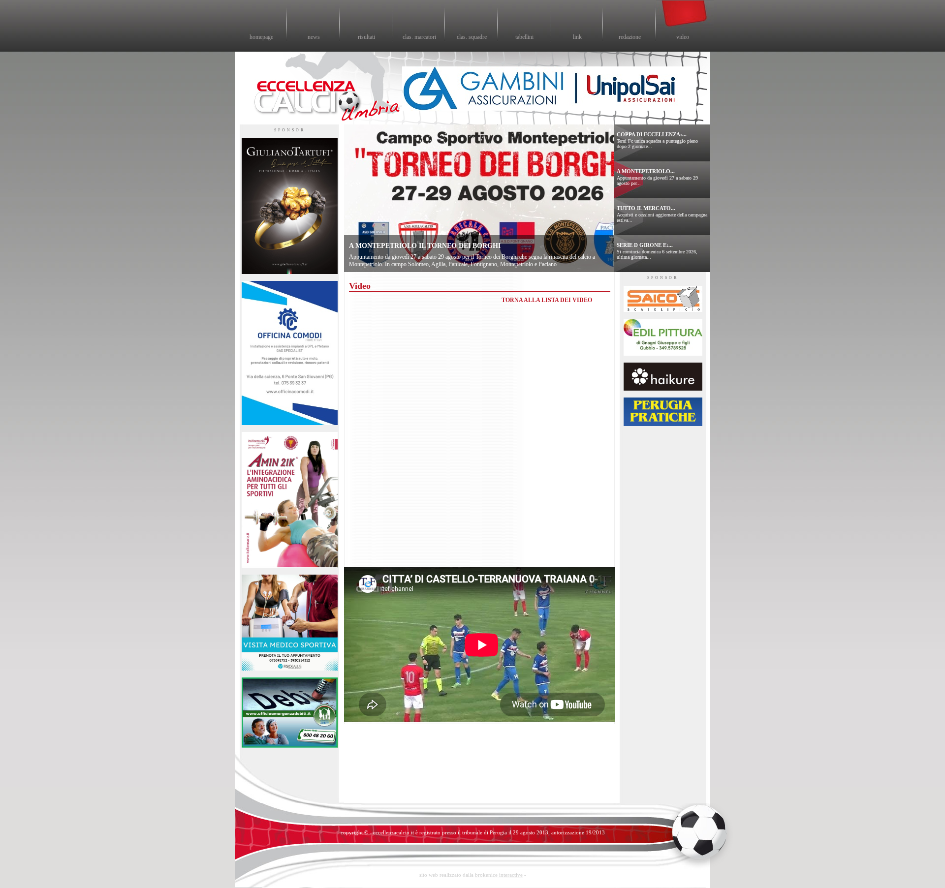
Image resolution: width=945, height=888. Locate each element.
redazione (630, 36)
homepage (261, 36)
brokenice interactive (499, 875)
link (577, 36)
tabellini (524, 36)
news (314, 36)
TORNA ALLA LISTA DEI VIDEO (547, 300)
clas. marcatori (419, 36)
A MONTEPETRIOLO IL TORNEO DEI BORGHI (425, 245)
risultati (366, 36)
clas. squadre (472, 36)
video (682, 36)
